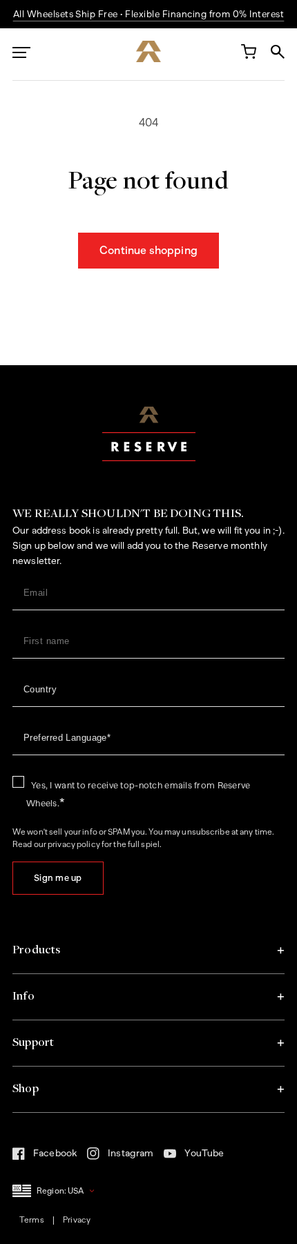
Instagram (120, 1157)
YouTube (194, 1157)
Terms (31, 1220)
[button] (148, 950)
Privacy (76, 1220)
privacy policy (74, 844)
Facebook (44, 1157)
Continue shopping (148, 250)
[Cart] (248, 54)
